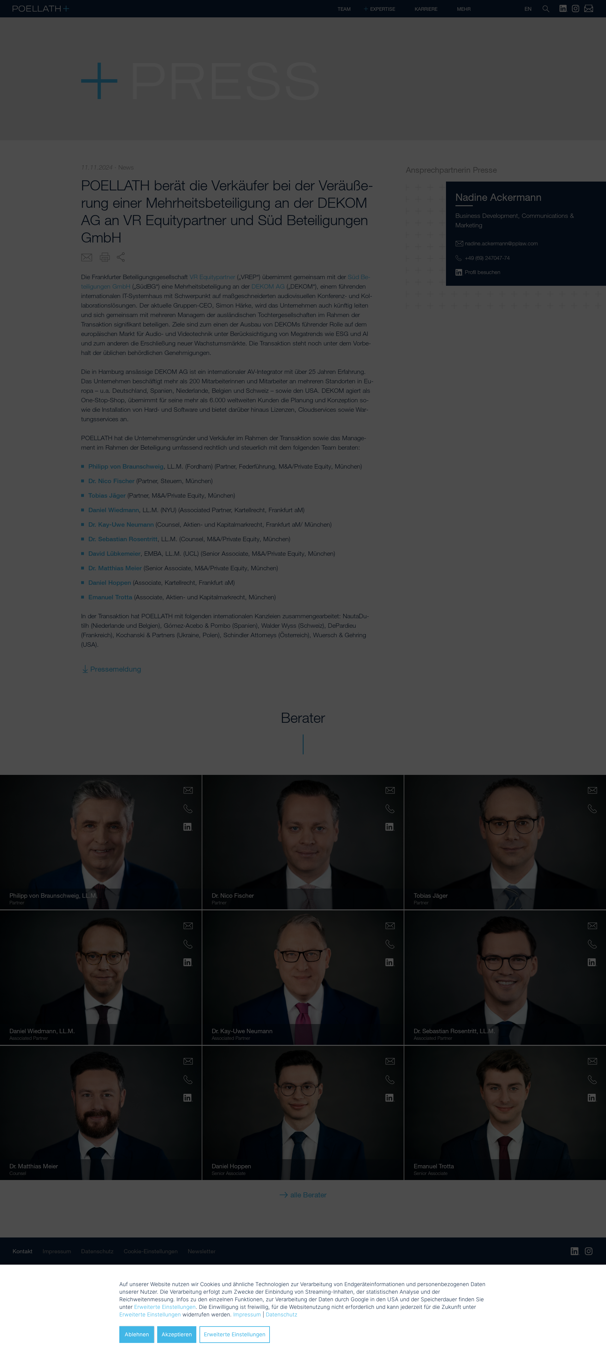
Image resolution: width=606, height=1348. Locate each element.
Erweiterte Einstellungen (165, 1307)
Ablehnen (137, 1334)
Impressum (247, 1314)
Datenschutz (281, 1314)
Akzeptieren (177, 1334)
